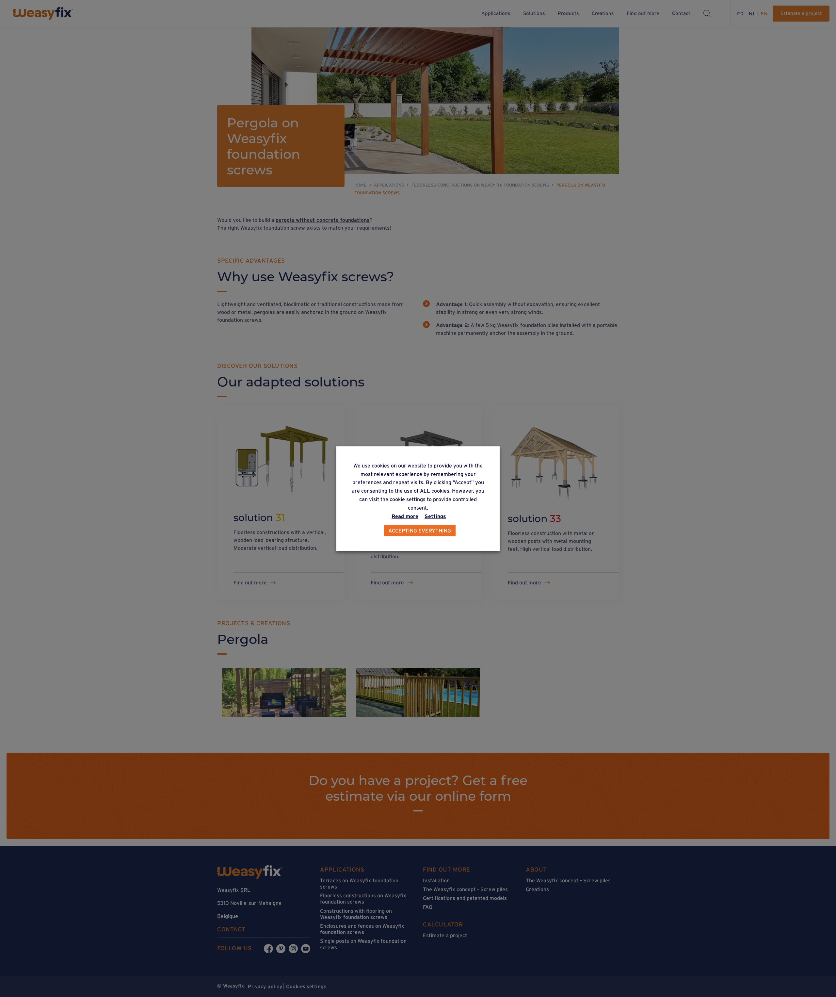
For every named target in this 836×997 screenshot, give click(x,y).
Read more (405, 516)
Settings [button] (435, 516)
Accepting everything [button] (419, 530)
